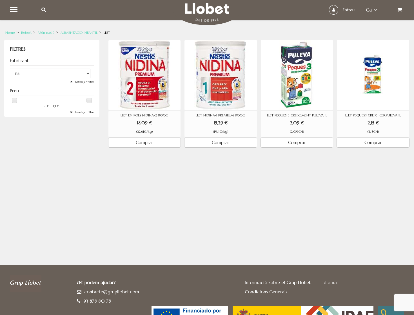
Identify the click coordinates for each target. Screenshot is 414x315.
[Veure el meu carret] (399, 10)
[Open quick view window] (144, 75)
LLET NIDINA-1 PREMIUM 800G (220, 115)
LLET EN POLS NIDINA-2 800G (144, 115)
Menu (14, 10)
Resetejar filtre (84, 82)
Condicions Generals (266, 291)
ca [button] (369, 10)
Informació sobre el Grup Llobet (278, 282)
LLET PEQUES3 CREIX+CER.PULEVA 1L (373, 115)
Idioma (329, 282)
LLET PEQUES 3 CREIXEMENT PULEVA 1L (297, 115)
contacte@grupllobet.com (111, 291)
